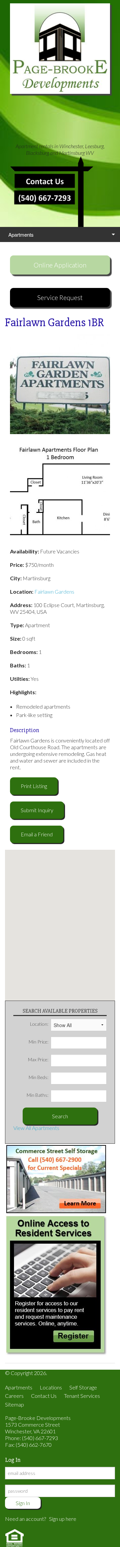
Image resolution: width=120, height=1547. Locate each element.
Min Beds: (38, 1077)
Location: (39, 1024)
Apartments (21, 234)
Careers (14, 1395)
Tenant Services (82, 1395)
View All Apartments (36, 1128)
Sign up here (62, 1518)
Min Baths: (37, 1095)
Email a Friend (37, 834)
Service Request (60, 297)
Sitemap (14, 1404)
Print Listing (34, 786)
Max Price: (38, 1059)
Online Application (60, 265)
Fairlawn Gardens (54, 591)
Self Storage (83, 1387)
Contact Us (44, 1395)
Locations (51, 1387)
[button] (60, 921)
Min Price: (38, 1042)
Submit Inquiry (37, 810)
